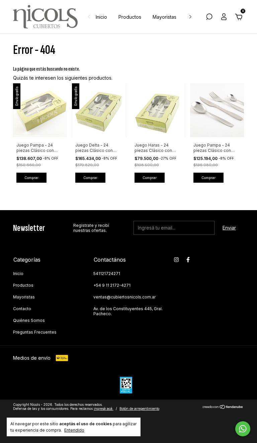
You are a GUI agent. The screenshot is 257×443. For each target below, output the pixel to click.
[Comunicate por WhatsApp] (242, 428)
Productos (129, 17)
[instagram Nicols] (176, 259)
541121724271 (106, 273)
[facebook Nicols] (188, 259)
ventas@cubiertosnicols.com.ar (124, 296)
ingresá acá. (103, 409)
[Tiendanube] (223, 407)
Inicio (101, 17)
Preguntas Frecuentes (35, 332)
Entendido (74, 430)
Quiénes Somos (29, 320)
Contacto (22, 308)
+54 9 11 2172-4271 (112, 285)
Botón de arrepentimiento (139, 409)
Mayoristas (164, 17)
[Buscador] (209, 17)
